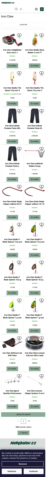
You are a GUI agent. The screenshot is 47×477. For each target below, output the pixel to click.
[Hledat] (20, 9)
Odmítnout (11, 471)
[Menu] (42, 9)
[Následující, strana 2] (23, 421)
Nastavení (23, 464)
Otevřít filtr (23, 25)
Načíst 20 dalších (23, 414)
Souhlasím (33, 471)
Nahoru (25, 433)
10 (29, 421)
